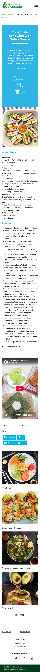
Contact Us (6, 632)
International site (20, 647)
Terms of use (25, 632)
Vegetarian (25, 426)
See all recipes (20, 614)
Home (4, 14)
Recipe (10, 14)
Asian (6, 426)
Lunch (15, 426)
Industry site (20, 643)
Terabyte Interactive (19, 669)
